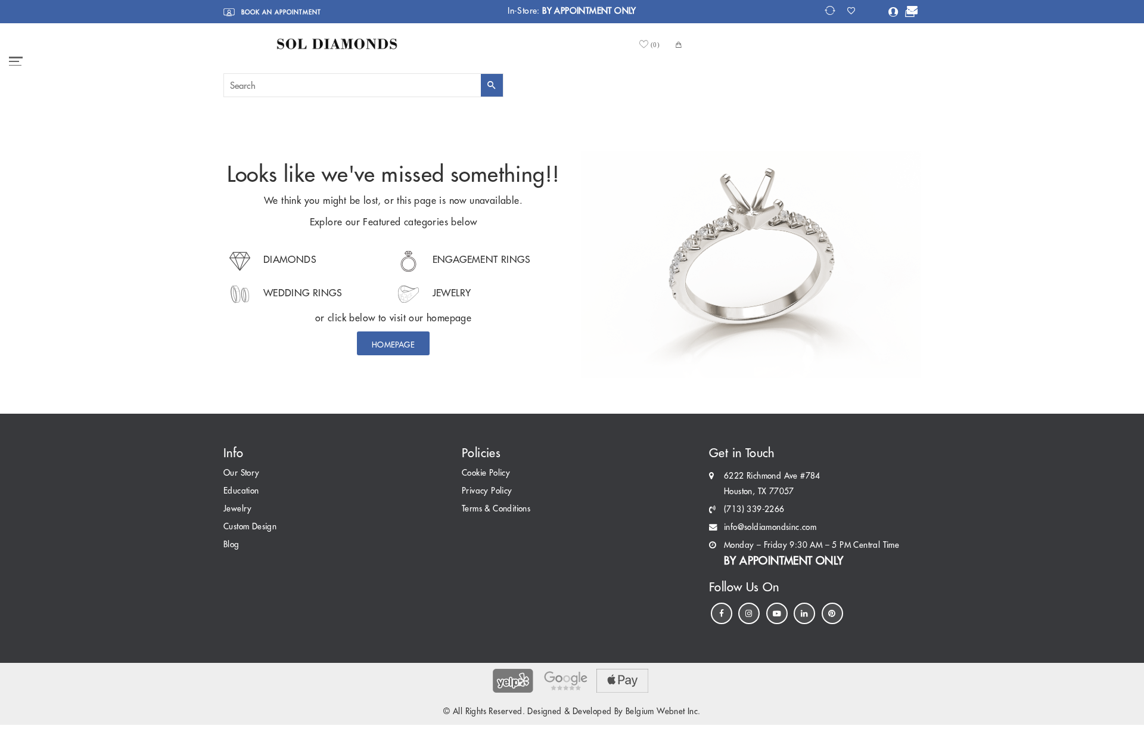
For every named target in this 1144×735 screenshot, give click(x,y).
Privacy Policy (487, 491)
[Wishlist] (854, 10)
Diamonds (288, 259)
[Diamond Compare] (831, 10)
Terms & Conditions (496, 509)
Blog (231, 544)
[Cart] (910, 12)
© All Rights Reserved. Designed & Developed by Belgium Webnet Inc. (571, 711)
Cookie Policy (486, 473)
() (655, 44)
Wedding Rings (301, 293)
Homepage (393, 344)
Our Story (241, 473)
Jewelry (450, 293)
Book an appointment (280, 12)
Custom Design (249, 527)
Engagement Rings (479, 259)
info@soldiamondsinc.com (770, 527)
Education (241, 491)
